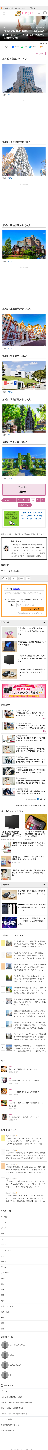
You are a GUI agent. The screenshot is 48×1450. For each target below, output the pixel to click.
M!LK (12, 1355)
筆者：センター (17, 541)
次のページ (24, 505)
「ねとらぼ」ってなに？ (10, 1391)
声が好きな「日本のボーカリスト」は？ (23, 1069)
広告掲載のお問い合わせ (10, 1425)
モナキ (12, 1375)
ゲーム (3, 1234)
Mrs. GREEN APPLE (17, 1345)
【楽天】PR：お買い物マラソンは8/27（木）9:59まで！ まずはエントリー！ (32, 515)
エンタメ (4, 1222)
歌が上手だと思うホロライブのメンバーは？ (25, 1080)
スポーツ (4, 1239)
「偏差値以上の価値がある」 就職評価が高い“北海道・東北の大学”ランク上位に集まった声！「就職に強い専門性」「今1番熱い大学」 (30, 1048)
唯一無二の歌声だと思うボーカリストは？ (24, 1117)
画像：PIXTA (43, 43)
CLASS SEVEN (15, 1365)
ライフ (3, 1261)
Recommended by (31, 799)
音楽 (2, 1329)
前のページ (10, 500)
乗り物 (3, 1267)
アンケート (5, 1061)
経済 (2, 1323)
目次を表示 (39, 54)
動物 (2, 1284)
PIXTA (10, 95)
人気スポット (6, 1273)
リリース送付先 (6, 1419)
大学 (3, 27)
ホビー (3, 1256)
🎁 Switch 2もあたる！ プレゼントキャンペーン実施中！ (18, 8)
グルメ (3, 1228)
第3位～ (24, 491)
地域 (2, 1301)
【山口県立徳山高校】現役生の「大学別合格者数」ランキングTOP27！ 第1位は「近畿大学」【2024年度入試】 (30, 1002)
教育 (2, 1317)
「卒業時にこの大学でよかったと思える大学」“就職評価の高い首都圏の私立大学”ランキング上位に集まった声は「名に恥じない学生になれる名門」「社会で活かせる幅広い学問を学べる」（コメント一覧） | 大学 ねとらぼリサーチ (25, 1158)
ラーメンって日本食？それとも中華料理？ (24, 1092)
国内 (2, 1289)
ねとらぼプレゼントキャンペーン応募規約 (16, 1402)
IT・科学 (4, 1217)
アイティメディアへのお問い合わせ (14, 1414)
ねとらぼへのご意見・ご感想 (11, 1397)
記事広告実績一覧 (7, 1430)
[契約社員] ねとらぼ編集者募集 (12, 1408)
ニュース (4, 1245)
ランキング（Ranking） (13, 571)
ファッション (6, 1250)
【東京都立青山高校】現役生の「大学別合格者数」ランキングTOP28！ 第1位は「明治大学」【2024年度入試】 (23, 34)
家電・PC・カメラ (8, 1306)
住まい (3, 1278)
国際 (2, 1295)
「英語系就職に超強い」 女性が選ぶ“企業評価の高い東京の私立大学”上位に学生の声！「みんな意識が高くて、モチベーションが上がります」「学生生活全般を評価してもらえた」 (30, 970)
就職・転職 (5, 1312)
